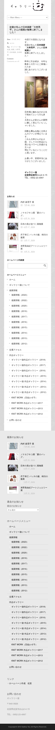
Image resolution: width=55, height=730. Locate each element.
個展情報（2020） (19, 305)
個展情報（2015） (19, 327)
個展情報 (13, 290)
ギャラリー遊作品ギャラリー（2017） (29, 365)
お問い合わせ (15, 419)
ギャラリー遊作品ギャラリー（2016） (29, 370)
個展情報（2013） (19, 338)
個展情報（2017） (19, 316)
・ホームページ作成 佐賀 (19, 683)
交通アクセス (15, 349)
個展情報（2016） (19, 321)
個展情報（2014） (19, 332)
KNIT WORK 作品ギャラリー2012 (27, 413)
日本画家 (13, 52)
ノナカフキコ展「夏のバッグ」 (33, 214)
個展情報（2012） (19, 343)
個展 (12, 49)
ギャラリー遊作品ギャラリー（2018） (29, 359)
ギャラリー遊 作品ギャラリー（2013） (29, 386)
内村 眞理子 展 (27, 201)
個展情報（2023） (19, 294)
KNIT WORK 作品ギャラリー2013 (27, 408)
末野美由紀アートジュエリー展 (34, 247)
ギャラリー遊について (19, 284)
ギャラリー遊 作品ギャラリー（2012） (29, 392)
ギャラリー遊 (16, 47)
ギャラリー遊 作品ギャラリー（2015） (29, 375)
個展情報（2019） (19, 311)
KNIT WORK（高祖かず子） (24, 397)
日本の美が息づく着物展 (32, 223)
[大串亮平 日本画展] (36, 92)
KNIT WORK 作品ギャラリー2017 (27, 402)
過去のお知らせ (14, 505)
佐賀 (8, 49)
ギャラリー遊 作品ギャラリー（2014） (29, 381)
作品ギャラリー (16, 355)
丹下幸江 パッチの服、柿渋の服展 (34, 236)
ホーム (12, 279)
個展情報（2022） (19, 300)
